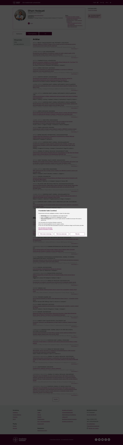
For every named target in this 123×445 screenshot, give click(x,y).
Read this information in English (45, 229)
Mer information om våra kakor (45, 228)
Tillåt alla (77, 234)
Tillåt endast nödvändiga (46, 234)
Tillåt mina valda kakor (61, 234)
